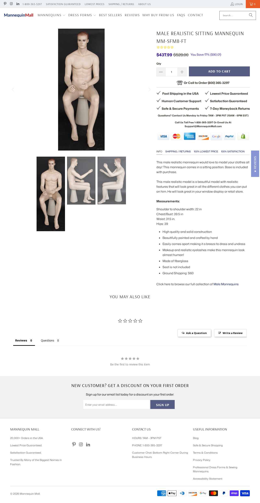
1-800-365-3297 (32, 4)
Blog (196, 438)
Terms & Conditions (205, 452)
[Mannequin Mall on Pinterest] (5, 4)
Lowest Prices (94, 4)
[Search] (251, 15)
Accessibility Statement (207, 478)
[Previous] (13, 90)
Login (239, 4)
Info (159, 151)
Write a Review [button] (233, 333)
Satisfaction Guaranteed (63, 4)
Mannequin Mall (30, 493)
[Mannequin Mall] (19, 15)
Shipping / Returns (121, 4)
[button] (52, 15)
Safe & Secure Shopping (208, 445)
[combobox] (237, 15)
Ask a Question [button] (196, 333)
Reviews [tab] (21, 340)
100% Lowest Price (206, 151)
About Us (144, 4)
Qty (158, 63)
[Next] (149, 90)
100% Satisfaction (233, 151)
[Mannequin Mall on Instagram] (11, 4)
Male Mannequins (226, 284)
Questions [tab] (47, 340)
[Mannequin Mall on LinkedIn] (18, 4)
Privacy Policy (201, 460)
